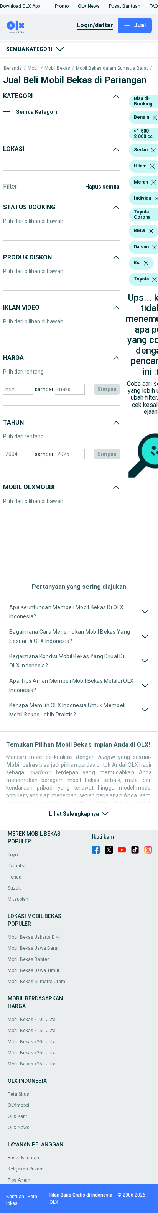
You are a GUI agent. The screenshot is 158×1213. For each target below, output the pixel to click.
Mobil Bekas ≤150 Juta (32, 1030)
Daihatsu (17, 866)
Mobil (33, 68)
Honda (14, 877)
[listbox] (155, 117)
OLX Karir (17, 1116)
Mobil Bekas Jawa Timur (33, 970)
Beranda (13, 68)
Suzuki (15, 888)
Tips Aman (19, 1180)
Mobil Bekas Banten (29, 959)
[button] (20, 6)
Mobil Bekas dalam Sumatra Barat (112, 68)
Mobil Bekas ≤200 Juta (32, 1041)
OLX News (19, 1127)
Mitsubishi (19, 899)
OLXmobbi (18, 1105)
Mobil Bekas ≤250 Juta (32, 1053)
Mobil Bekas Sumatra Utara (36, 981)
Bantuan (15, 1196)
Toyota (15, 854)
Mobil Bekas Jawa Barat (33, 948)
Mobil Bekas (57, 68)
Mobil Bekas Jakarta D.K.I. (35, 937)
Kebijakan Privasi (25, 1169)
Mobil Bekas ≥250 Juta (32, 1064)
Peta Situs (18, 1094)
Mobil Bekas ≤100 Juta (32, 1019)
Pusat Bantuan (23, 1158)
